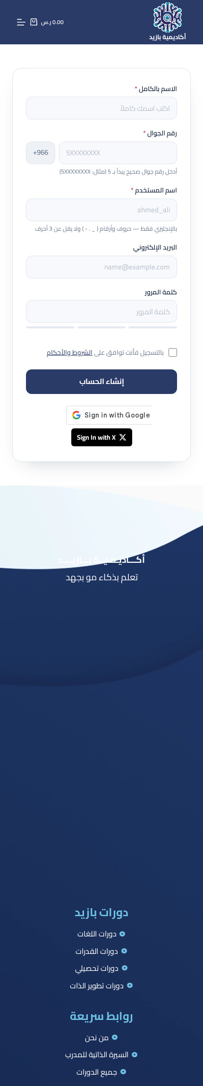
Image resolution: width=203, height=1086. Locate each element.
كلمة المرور (161, 292)
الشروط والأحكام (70, 352)
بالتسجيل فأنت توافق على (105, 352)
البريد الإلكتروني (155, 247)
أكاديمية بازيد (167, 36)
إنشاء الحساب (101, 381)
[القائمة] (21, 22)
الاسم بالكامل (156, 89)
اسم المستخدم (154, 190)
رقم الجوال (160, 133)
